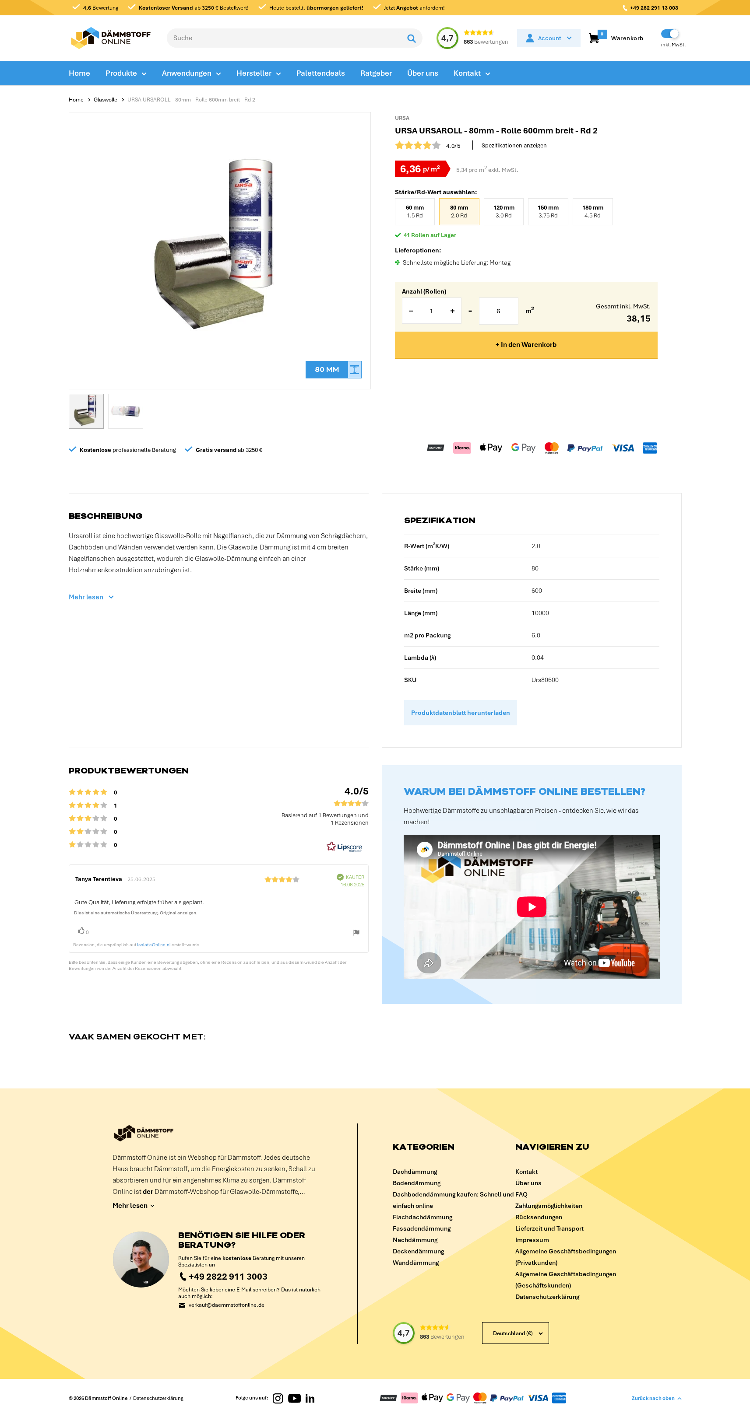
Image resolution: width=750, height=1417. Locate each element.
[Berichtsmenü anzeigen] (356, 934)
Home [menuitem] (79, 73)
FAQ (521, 1194)
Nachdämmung (415, 1240)
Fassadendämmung (422, 1228)
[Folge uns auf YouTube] (294, 1397)
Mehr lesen (86, 597)
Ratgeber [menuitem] (376, 73)
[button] (86, 411)
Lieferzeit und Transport (549, 1228)
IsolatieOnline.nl (154, 945)
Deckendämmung (418, 1251)
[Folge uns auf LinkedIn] (310, 1397)
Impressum (532, 1240)
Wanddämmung (416, 1263)
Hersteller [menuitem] (253, 73)
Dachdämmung (415, 1172)
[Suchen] (412, 38)
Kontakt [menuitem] (467, 73)
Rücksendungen (538, 1217)
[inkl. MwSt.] (670, 33)
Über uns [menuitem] (422, 73)
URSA (402, 118)
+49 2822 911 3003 (228, 1276)
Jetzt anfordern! (414, 7)
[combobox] (284, 38)
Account (549, 38)
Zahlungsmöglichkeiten (548, 1206)
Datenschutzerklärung (547, 1297)
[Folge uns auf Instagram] (278, 1398)
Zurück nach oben (653, 1398)
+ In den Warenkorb (526, 344)
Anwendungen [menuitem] (186, 73)
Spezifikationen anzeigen (514, 145)
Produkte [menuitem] (121, 73)
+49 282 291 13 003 (654, 7)
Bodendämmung (416, 1183)
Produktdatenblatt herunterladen (460, 713)
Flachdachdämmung (422, 1217)
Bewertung (100, 7)
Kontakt (526, 1172)
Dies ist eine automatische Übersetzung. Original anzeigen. (135, 913)
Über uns (528, 1183)
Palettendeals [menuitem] (320, 73)
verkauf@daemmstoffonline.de (226, 1305)
